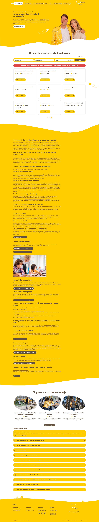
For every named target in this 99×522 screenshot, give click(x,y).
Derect (15, 375)
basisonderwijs (34, 178)
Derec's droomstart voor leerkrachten (22, 248)
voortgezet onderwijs (45, 196)
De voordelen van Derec (19, 237)
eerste (18, 20)
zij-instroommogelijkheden (35, 334)
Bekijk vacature (19, 79)
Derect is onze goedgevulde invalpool (20, 370)
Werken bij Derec (53, 510)
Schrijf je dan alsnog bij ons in (49, 325)
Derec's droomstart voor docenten (21, 251)
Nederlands (48, 199)
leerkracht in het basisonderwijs (19, 163)
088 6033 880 (53, 513)
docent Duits (34, 162)
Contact (25, 1)
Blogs (51, 509)
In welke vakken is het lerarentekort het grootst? (49, 413)
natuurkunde (40, 162)
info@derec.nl (53, 514)
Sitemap (63, 520)
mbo (38, 215)
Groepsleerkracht (44, 103)
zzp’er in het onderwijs (22, 223)
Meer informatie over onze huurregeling (22, 288)
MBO (46, 3)
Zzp (50, 3)
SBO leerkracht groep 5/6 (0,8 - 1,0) (73, 103)
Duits (43, 199)
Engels (40, 199)
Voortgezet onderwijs (38, 3)
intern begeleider (33, 176)
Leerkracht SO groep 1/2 (70, 87)
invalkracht (55, 162)
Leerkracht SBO (19, 103)
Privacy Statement (82, 520)
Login (30, 1)
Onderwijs (19, 3)
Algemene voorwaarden (72, 520)
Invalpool (21, 1)
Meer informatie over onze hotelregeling (22, 300)
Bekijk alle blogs (48, 425)
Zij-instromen (66, 3)
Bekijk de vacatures (18, 26)
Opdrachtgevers (57, 3)
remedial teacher (40, 176)
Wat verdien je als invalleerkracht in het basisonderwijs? (73, 413)
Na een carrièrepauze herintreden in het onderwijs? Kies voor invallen (25, 413)
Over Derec (15, 1)
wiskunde (26, 199)
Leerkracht (26, 176)
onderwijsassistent (48, 176)
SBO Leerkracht (68, 71)
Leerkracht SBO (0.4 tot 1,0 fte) (48, 71)
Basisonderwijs (28, 3)
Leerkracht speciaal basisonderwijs (24, 71)
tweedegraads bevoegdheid (27, 20)
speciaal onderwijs (18, 183)
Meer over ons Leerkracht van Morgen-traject (24, 352)
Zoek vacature (79, 60)
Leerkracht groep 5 (45, 87)
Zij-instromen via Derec (19, 339)
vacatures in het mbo (42, 218)
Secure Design (26, 520)
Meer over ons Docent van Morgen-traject (23, 363)
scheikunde (36, 199)
